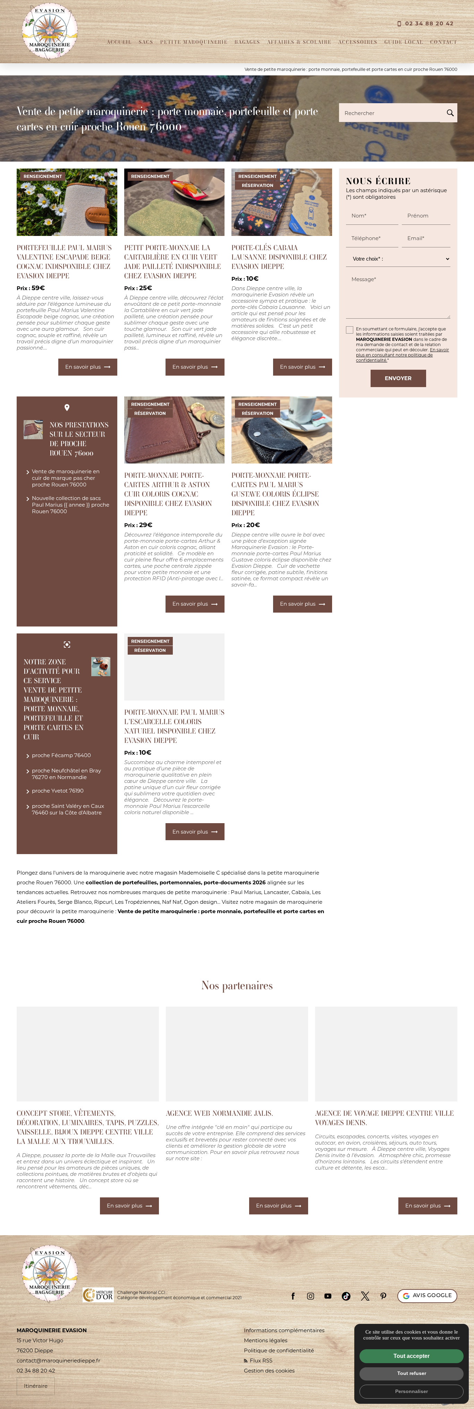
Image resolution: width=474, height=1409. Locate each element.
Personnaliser (411, 1391)
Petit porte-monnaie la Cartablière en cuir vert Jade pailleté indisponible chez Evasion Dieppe (172, 261)
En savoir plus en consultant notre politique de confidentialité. (402, 355)
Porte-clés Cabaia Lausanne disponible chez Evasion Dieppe (279, 257)
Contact (443, 42)
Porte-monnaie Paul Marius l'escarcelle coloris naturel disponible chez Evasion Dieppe (174, 726)
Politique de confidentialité (279, 1350)
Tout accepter (411, 1356)
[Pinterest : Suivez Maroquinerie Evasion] (383, 1296)
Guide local (403, 42)
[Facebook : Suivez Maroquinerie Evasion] (293, 1296)
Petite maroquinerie (194, 42)
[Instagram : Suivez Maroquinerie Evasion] (311, 1296)
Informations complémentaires (284, 1330)
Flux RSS (260, 1360)
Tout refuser (411, 1373)
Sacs (146, 42)
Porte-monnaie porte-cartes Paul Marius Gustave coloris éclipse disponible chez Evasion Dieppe (275, 493)
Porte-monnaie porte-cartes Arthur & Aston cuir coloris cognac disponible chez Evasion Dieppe (168, 493)
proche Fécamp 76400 (57, 756)
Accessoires (358, 42)
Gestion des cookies (269, 1370)
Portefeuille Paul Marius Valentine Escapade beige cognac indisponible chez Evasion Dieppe (64, 261)
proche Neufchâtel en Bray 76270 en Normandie (62, 773)
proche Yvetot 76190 (54, 791)
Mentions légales (265, 1340)
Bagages (247, 42)
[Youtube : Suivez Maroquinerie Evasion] (328, 1296)
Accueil (119, 42)
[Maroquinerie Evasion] (50, 31)
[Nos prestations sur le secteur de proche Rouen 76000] (33, 429)
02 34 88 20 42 (429, 23)
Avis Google (432, 1296)
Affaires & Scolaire (299, 42)
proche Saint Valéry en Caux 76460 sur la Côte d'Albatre (64, 809)
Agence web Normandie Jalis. (219, 1113)
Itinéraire (36, 1386)
